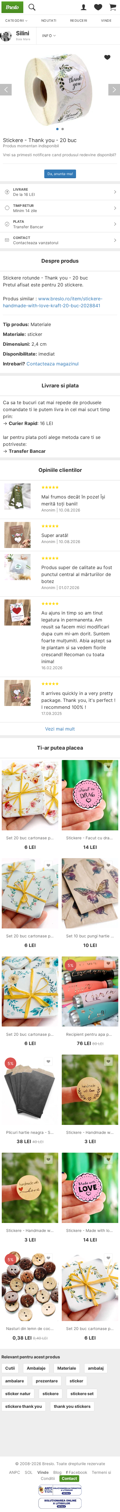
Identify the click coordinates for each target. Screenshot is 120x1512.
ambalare (14, 1380)
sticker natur (18, 1393)
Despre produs (60, 261)
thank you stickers (72, 1406)
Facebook (77, 1472)
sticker (76, 1380)
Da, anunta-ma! (60, 174)
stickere (51, 1393)
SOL (29, 1472)
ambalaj (96, 1368)
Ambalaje (36, 1368)
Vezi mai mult (60, 729)
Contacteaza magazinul (53, 364)
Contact (69, 1478)
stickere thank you (23, 1406)
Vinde (43, 1472)
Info (47, 36)
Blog (57, 1472)
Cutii (10, 1368)
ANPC (14, 1472)
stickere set (81, 1393)
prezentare (47, 1380)
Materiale (66, 1368)
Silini (22, 33)
